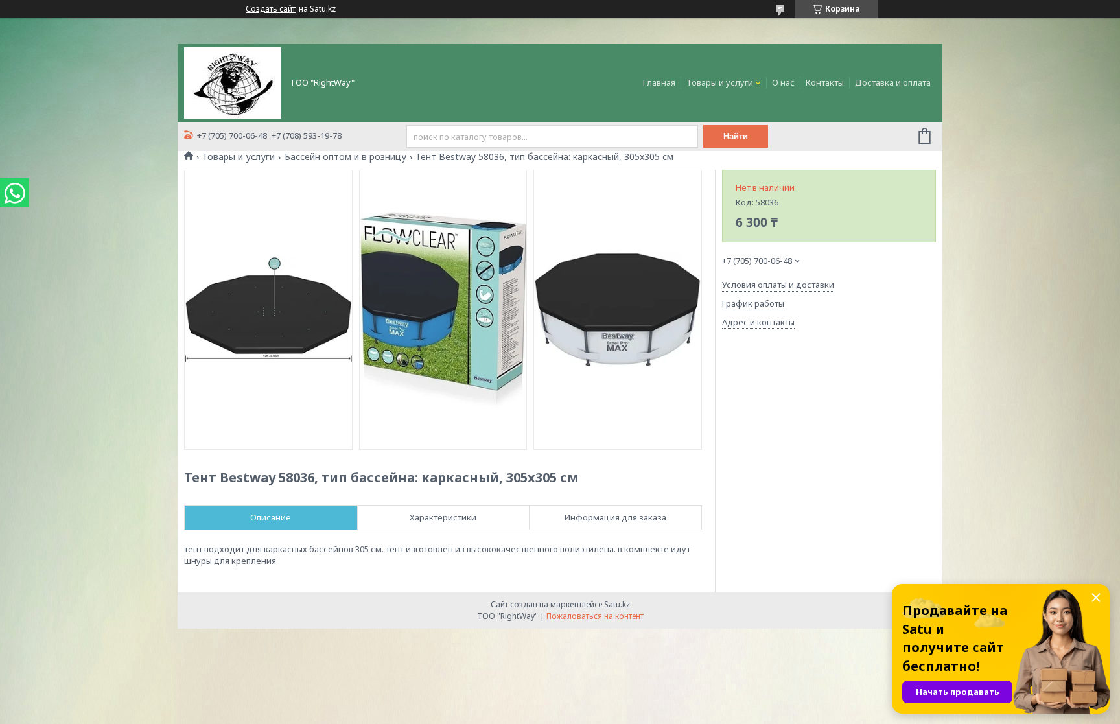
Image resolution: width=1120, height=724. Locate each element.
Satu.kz (617, 604)
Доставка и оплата (893, 82)
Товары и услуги (719, 82)
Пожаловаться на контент (595, 616)
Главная (659, 82)
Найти (735, 136)
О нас (783, 82)
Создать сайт (271, 9)
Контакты (825, 82)
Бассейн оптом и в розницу (345, 157)
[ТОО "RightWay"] (232, 82)
